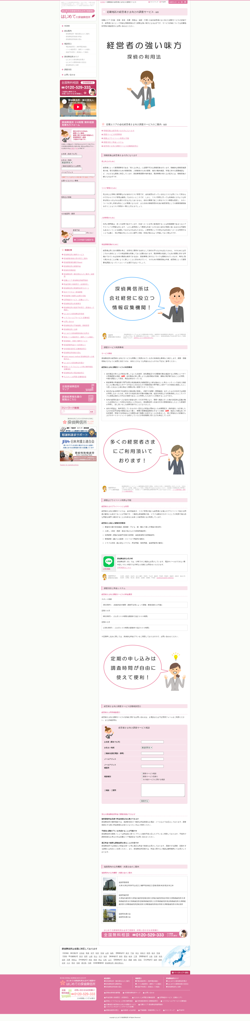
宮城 (102, 953)
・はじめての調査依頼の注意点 (75, 62)
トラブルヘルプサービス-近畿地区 (77, 318)
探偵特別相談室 (70, 270)
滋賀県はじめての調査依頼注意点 (143, 338)
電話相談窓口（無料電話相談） (148, 981)
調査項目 (68, 69)
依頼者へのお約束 (129, 1010)
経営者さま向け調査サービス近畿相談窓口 (121, 146)
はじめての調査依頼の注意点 (178, 984)
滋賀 (63, 960)
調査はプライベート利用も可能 (116, 138)
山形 (107, 953)
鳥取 (90, 960)
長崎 (160, 960)
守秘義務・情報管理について (150, 1010)
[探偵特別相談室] (78, 452)
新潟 (81, 956)
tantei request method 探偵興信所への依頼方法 (79, 358)
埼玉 (137, 953)
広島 (105, 960)
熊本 (73, 963)
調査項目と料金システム (114, 142)
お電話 (72, 148)
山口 (110, 960)
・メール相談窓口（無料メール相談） (77, 49)
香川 (125, 960)
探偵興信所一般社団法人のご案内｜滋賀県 (79, 275)
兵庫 (68, 960)
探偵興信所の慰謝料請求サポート (76, 288)
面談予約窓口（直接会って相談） (149, 987)
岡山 (100, 960)
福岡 (155, 960)
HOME (67, 26)
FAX (77, 148)
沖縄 (89, 963)
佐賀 (63, 963)
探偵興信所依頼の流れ (72, 353)
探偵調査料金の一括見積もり (75, 345)
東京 (127, 953)
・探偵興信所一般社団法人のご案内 (76, 34)
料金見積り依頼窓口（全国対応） (76, 284)
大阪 (150, 956)
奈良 (160, 956)
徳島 (135, 960)
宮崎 (78, 963)
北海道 (81, 953)
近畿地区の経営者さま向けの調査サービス (121, 1004)
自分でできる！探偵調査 (73, 292)
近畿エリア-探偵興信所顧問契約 (76, 280)
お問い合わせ (69, 75)
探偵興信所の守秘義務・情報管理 (76, 325)
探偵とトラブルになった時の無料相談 (119, 1001)
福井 (105, 956)
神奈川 (142, 953)
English (163, 1)
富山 (95, 956)
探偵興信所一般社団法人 (114, 963)
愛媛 (130, 960)
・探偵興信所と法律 (71, 65)
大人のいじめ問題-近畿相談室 (75, 377)
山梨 (90, 956)
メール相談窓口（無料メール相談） (149, 984)
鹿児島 (83, 963)
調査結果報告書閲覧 (113, 993)
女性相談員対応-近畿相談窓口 (75, 349)
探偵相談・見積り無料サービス (76, 341)
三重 (135, 956)
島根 (95, 960)
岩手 (92, 953)
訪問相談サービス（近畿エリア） (76, 300)
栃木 (153, 953)
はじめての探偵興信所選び (74, 363)
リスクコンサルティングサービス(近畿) (120, 1007)
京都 (155, 956)
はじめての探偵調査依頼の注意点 (76, 333)
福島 (112, 953)
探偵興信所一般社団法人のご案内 (118, 981)
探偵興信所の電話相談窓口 (74, 373)
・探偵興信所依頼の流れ (73, 39)
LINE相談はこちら (124, 568)
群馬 (148, 953)
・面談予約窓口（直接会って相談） (76, 52)
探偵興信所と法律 (70, 329)
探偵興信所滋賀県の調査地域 (165, 578)
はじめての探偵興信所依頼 (74, 314)
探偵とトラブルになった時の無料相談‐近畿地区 (78, 368)
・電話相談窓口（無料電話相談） (76, 47)
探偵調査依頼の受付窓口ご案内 (76, 258)
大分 (68, 963)
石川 (100, 956)
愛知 (125, 956)
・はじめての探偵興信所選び (74, 59)
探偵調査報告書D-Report (73, 262)
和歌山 (74, 960)
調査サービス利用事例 (113, 134)
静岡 (120, 956)
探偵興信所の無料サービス (74, 255)
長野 (86, 956)
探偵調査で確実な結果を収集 (75, 296)
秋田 (97, 953)
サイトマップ (154, 2)
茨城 (158, 953)
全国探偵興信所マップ (132, 993)
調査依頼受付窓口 (112, 1010)
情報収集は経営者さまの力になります (119, 131)
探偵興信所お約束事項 (72, 304)
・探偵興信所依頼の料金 (73, 36)
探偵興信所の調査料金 (72, 266)
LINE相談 (106, 569)
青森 (87, 953)
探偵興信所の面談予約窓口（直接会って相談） (79, 309)
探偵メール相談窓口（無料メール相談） (79, 337)
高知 (140, 960)
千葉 (132, 953)
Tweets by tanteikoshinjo (69, 465)
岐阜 (130, 956)
